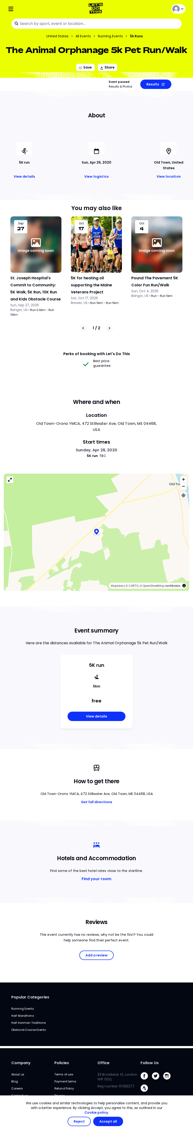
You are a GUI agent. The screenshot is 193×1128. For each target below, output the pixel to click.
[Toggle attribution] (184, 585)
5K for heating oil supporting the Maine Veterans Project (91, 285)
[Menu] (37, 9)
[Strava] (146, 1093)
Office (103, 1063)
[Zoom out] (183, 486)
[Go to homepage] (96, 9)
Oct (81, 223)
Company (21, 1063)
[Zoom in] (183, 479)
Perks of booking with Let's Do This (96, 354)
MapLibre (117, 586)
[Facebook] (146, 1080)
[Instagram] (168, 1080)
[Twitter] (157, 1080)
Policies (61, 1063)
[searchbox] (96, 24)
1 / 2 (96, 328)
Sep (21, 223)
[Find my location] (183, 495)
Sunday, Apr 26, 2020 (96, 450)
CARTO (133, 586)
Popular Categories (30, 997)
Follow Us (150, 1063)
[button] (96, 532)
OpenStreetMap (154, 586)
